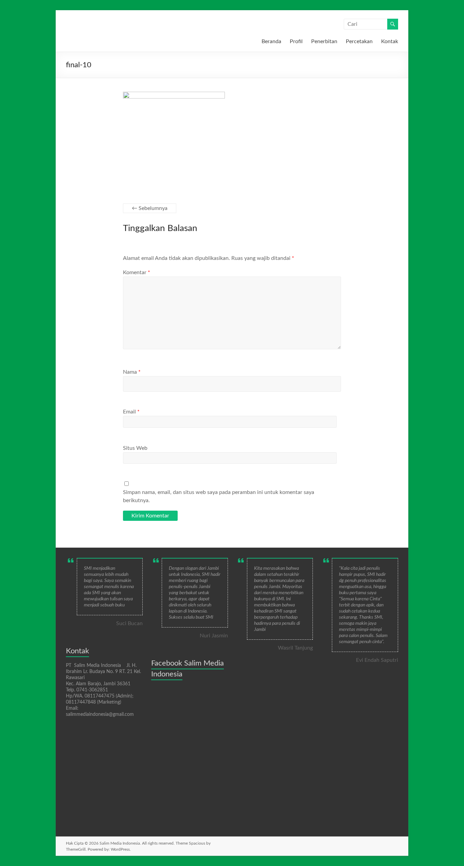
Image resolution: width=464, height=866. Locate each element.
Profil (296, 41)
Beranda (271, 41)
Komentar (136, 272)
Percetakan (359, 41)
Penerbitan (324, 41)
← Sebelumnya (149, 208)
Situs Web (135, 448)
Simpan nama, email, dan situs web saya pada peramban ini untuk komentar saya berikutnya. (218, 496)
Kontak (389, 41)
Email (131, 411)
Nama (132, 372)
